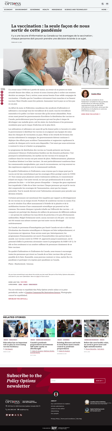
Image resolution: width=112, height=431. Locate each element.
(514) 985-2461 (12, 409)
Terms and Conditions (68, 418)
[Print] (2, 100)
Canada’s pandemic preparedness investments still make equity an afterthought (41, 345)
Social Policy (13, 339)
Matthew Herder (49, 351)
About (53, 401)
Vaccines (23, 282)
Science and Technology (76, 9)
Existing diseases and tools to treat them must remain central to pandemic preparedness (68, 345)
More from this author (90, 114)
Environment (21, 9)
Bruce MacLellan (91, 349)
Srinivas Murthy (35, 352)
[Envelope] (2, 98)
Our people (55, 413)
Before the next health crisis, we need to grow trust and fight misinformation (96, 344)
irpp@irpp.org (23, 409)
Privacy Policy (55, 418)
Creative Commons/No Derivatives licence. (43, 292)
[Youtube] (12, 415)
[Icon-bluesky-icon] (2, 95)
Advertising (55, 411)
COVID (20, 284)
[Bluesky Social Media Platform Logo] (9, 415)
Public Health (33, 284)
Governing (35, 9)
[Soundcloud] (15, 415)
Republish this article (17, 299)
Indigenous (57, 9)
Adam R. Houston (37, 351)
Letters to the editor (58, 408)
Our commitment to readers (60, 404)
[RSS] (21, 415)
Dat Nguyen (9, 349)
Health (46, 9)
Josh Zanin (100, 349)
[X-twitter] (2, 103)
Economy (8, 9)
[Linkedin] (2, 92)
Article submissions (57, 406)
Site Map (79, 418)
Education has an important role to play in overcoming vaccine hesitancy (15, 344)
